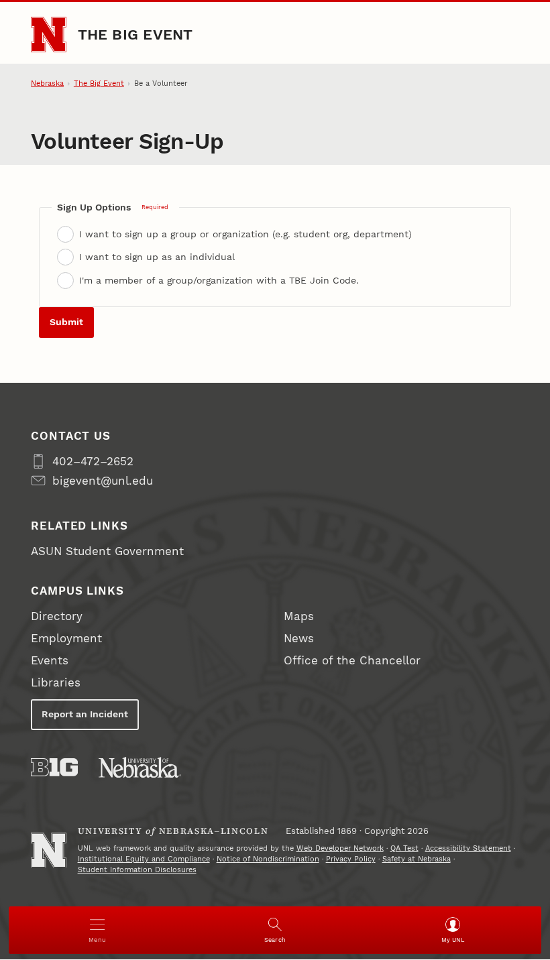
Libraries (55, 682)
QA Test (404, 848)
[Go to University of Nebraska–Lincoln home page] (48, 34)
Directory (56, 616)
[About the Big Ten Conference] (54, 767)
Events (49, 660)
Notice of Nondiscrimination (268, 859)
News (299, 638)
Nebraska (47, 83)
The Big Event (135, 34)
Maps (299, 616)
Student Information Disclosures (137, 869)
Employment (66, 638)
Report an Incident (85, 714)
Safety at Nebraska (416, 859)
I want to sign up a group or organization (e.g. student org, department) (245, 234)
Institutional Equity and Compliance (144, 859)
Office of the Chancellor (352, 660)
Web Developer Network (340, 848)
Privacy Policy (351, 859)
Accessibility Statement (468, 848)
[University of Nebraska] (140, 767)
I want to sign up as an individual (157, 256)
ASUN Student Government (107, 551)
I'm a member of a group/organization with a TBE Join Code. (219, 280)
